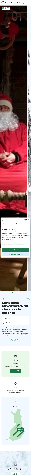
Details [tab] (15, 224)
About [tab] (25, 224)
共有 (27, 299)
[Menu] (26, 2)
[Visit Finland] (7, 2)
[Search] (22, 2)
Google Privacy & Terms (18, 244)
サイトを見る (15, 371)
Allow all (15, 250)
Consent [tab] (5, 224)
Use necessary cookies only (15, 254)
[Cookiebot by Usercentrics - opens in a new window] (22, 220)
